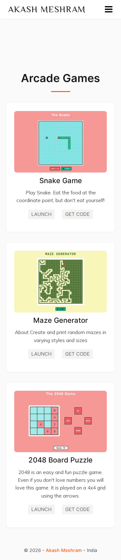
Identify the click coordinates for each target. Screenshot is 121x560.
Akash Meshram (47, 9)
